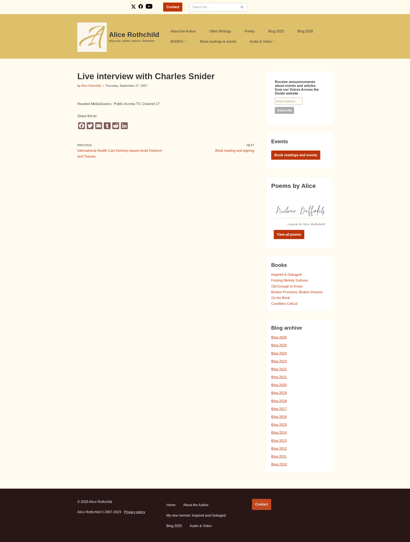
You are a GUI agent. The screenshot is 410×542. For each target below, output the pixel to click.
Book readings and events (295, 155)
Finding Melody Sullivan (289, 280)
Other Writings (220, 31)
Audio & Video (201, 526)
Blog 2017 (279, 409)
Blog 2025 (276, 31)
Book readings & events (218, 41)
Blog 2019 (279, 393)
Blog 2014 (279, 432)
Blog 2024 (279, 353)
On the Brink (280, 298)
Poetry (250, 31)
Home (171, 505)
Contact (172, 7)
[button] (185, 41)
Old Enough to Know (287, 286)
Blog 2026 (305, 31)
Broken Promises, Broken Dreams (297, 292)
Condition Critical (284, 303)
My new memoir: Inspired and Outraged (196, 515)
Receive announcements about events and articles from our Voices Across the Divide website (297, 87)
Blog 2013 (279, 441)
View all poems (289, 234)
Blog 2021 (279, 377)
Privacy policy (134, 512)
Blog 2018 (279, 401)
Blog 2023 (279, 361)
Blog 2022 (279, 369)
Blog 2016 (279, 417)
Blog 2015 (279, 425)
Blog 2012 (279, 448)
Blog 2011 (279, 456)
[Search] (242, 7)
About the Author (183, 31)
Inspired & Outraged (286, 274)
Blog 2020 (279, 385)
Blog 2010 (279, 464)
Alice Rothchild (91, 85)
